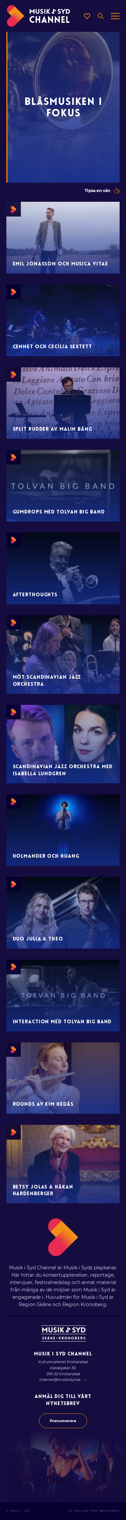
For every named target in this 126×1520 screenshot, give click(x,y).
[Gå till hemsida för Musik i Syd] (63, 1333)
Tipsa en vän (97, 190)
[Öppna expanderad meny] (115, 16)
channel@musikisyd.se (60, 1380)
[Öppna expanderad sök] (101, 16)
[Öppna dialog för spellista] (87, 16)
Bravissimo (110, 1510)
